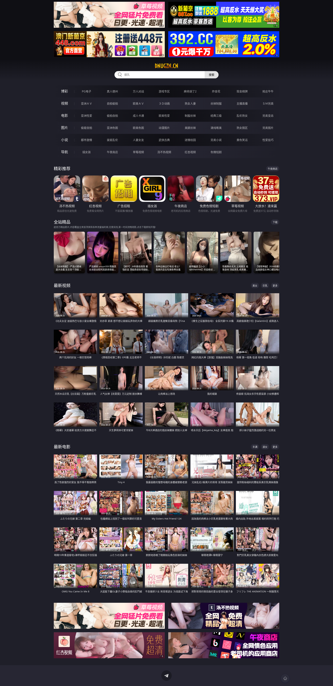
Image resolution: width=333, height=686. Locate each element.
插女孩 (86, 152)
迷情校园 (190, 140)
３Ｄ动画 (164, 103)
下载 (275, 222)
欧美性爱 (164, 116)
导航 (64, 152)
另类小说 (216, 140)
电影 (64, 115)
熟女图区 (242, 128)
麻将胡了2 (190, 91)
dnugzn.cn (166, 65)
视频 (64, 103)
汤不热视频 (164, 152)
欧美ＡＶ (138, 103)
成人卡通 (138, 116)
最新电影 (62, 446)
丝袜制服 (216, 103)
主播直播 (242, 103)
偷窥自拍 (86, 128)
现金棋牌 (242, 91)
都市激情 (86, 140)
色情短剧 (216, 152)
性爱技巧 (268, 140)
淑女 (265, 446)
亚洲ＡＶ (86, 103)
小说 (64, 140)
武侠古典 (164, 140)
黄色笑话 (242, 140)
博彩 (64, 91)
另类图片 (268, 128)
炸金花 (216, 91)
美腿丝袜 (190, 128)
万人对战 (138, 91)
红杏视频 (190, 152)
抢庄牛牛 (268, 91)
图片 (64, 127)
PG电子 (86, 91)
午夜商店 (112, 152)
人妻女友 (138, 140)
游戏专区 (164, 91)
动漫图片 (164, 128)
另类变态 (268, 116)
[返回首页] (285, 678)
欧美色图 (138, 128)
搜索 (211, 75)
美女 (255, 285)
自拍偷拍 (112, 103)
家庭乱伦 (112, 140)
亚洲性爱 (86, 116)
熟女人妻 (190, 103)
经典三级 (216, 116)
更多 (275, 285)
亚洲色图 (112, 128)
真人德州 (112, 91)
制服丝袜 (190, 116)
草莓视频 (138, 152)
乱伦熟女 (242, 116)
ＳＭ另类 (268, 103)
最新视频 (62, 285)
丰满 (255, 446)
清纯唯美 (216, 128)
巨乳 (265, 285)
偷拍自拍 (112, 116)
